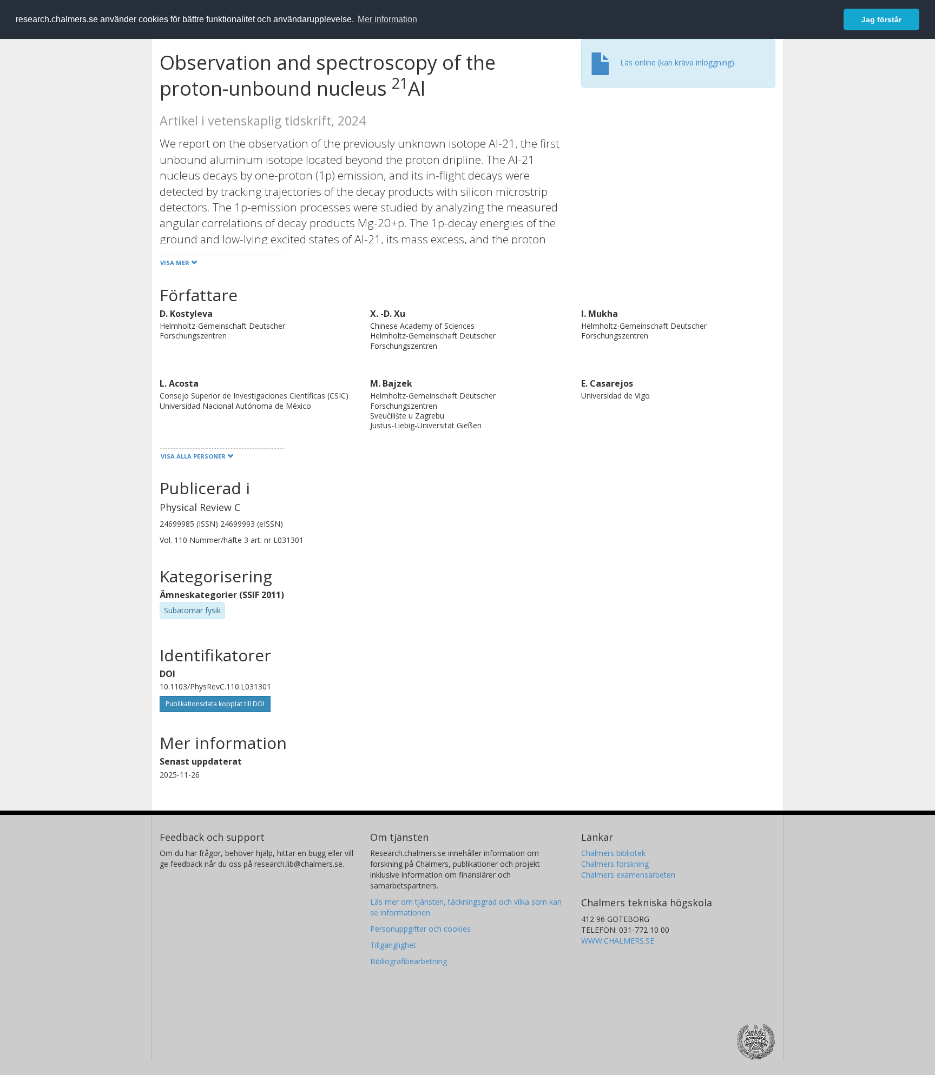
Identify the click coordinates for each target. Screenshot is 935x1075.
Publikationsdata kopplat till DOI (215, 703)
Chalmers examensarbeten (628, 875)
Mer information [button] (387, 19)
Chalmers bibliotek (613, 853)
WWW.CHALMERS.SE (617, 940)
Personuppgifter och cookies (420, 929)
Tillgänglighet (393, 945)
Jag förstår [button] (881, 19)
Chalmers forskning (615, 864)
